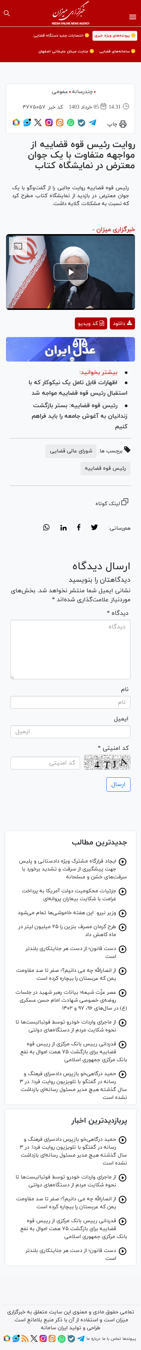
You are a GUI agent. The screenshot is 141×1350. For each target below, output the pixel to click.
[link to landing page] (70, 13)
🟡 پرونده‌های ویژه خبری (114, 35)
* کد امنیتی (113, 748)
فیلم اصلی (108, 343)
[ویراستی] (27, 125)
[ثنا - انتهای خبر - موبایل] (70, 349)
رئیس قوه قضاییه (105, 468)
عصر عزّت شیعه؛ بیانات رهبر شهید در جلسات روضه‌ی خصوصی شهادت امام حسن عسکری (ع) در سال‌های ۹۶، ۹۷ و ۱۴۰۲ (71, 1000)
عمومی (60, 91)
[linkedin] (63, 528)
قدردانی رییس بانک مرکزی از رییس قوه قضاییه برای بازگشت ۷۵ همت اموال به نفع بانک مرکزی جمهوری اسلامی (73, 1051)
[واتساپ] (70, 125)
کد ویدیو (88, 323)
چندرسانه (82, 91)
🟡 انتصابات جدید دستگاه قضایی (61, 35)
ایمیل (121, 719)
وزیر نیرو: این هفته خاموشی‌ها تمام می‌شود (67, 912)
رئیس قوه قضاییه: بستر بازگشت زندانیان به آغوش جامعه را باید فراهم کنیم (79, 416)
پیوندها (129, 1339)
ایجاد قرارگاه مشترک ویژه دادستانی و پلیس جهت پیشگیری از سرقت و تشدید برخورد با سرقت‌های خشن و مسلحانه (73, 869)
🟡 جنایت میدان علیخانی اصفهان (66, 51)
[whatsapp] (46, 528)
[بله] (81, 126)
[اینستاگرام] (49, 125)
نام (125, 689)
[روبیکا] (16, 125)
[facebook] (78, 528)
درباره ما (93, 1339)
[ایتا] (60, 125)
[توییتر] (38, 125)
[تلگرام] (92, 125)
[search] (7, 13)
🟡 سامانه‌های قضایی (117, 51)
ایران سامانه (54, 1328)
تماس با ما (111, 1339)
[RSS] (25, 1341)
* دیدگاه (118, 613)
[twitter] (94, 528)
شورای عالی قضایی (71, 451)
